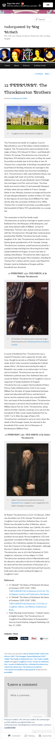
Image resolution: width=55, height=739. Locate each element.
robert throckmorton (13, 667)
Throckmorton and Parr (32, 667)
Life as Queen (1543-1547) (34, 654)
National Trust (16, 503)
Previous (38, 74)
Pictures (26, 65)
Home (7, 65)
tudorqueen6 (29, 669)
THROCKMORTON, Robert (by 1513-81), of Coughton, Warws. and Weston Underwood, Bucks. (28, 606)
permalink (8, 672)
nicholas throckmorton (38, 664)
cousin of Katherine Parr (18, 664)
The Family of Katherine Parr (21, 659)
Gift (47, 5)
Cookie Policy (10, 727)
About (16, 65)
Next (48, 74)
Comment (37, 716)
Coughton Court (25, 661)
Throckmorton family (13, 669)
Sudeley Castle (40, 65)
